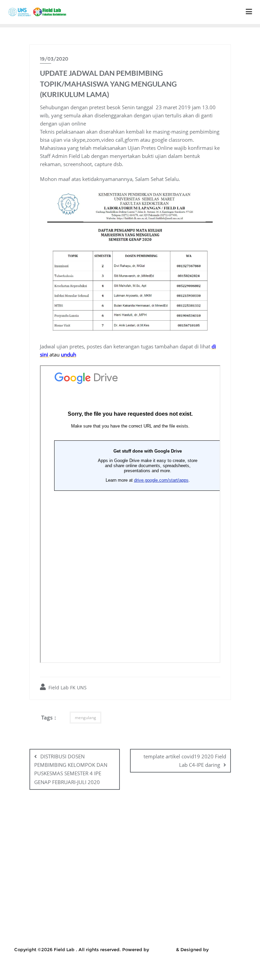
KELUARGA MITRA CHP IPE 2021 (179, 842)
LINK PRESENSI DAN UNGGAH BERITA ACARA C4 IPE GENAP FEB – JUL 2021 (132, 868)
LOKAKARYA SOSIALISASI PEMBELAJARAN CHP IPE (86, 885)
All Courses (58, 825)
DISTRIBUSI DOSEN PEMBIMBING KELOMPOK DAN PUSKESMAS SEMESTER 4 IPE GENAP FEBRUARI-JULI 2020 (70, 769)
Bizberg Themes (228, 949)
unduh (68, 354)
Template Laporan (159, 927)
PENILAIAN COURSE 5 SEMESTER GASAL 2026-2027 (148, 893)
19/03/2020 (54, 59)
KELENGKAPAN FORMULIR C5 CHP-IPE (205, 833)
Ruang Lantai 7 (214, 910)
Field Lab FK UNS (67, 687)
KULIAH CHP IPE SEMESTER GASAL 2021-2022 (74, 859)
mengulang (85, 717)
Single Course (83, 919)
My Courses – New (215, 885)
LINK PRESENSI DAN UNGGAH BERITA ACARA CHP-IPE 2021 (132, 876)
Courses (92, 825)
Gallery (141, 833)
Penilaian (67, 893)
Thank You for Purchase (218, 927)
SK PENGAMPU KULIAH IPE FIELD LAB (153, 919)
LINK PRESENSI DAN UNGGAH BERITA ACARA (190, 859)
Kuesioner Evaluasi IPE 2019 (189, 851)
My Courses (169, 885)
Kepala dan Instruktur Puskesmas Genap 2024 (94, 851)
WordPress (162, 949)
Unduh (82, 936)
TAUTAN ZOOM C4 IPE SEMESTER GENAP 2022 (74, 927)
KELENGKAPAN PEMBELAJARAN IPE (89, 842)
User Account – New (165, 936)
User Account (116, 936)
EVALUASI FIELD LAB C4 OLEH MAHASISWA (162, 825)
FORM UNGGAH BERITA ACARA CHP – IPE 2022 (68, 833)
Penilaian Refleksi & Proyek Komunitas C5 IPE (132, 902)
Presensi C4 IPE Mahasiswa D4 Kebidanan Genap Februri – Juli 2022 (109, 910)
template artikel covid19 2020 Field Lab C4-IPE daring (185, 760)
